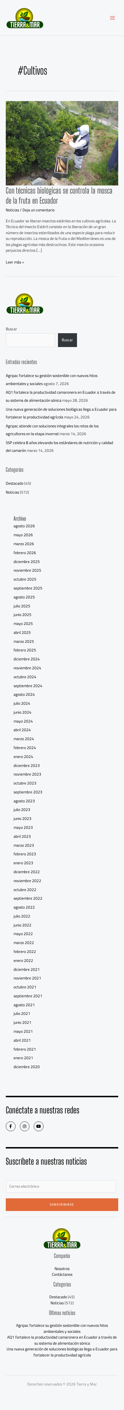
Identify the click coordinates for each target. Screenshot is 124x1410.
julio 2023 (22, 809)
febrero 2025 (25, 650)
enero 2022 (23, 960)
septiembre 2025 (28, 588)
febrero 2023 (25, 854)
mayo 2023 (23, 827)
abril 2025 (22, 632)
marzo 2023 (24, 845)
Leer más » (15, 262)
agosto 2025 (24, 597)
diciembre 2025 (27, 561)
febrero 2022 (25, 951)
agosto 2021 (24, 1005)
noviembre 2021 (27, 978)
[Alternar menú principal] (113, 18)
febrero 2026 (25, 552)
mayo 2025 (23, 623)
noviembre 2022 (27, 880)
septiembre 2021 (28, 996)
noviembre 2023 (27, 774)
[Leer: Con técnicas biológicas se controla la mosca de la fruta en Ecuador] (62, 143)
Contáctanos (62, 1274)
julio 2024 (22, 703)
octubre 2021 (25, 987)
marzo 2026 (24, 543)
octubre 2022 (25, 889)
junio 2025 (22, 614)
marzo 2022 (24, 942)
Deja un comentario (38, 210)
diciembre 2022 (27, 871)
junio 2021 (22, 1022)
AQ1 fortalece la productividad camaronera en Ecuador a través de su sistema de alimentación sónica (60, 396)
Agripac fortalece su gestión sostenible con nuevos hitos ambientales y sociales (62, 1328)
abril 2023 (22, 836)
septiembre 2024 (28, 685)
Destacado (14, 483)
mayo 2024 (23, 721)
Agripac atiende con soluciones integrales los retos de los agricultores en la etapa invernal (52, 429)
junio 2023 (22, 818)
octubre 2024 (25, 677)
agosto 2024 (24, 694)
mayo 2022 (23, 933)
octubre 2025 (25, 579)
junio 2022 (22, 925)
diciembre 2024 (27, 659)
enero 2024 (23, 756)
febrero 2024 (25, 747)
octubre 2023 (25, 783)
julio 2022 (22, 916)
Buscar (11, 329)
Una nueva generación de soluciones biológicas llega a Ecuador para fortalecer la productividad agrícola (61, 413)
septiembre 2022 (28, 898)
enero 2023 (23, 863)
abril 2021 (22, 1040)
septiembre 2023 (28, 792)
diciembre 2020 (27, 1066)
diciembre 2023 (27, 765)
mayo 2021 (23, 1031)
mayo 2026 (23, 535)
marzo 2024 (24, 738)
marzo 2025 (24, 641)
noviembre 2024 (27, 668)
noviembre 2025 (27, 570)
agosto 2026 (24, 526)
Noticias (12, 210)
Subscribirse (62, 1204)
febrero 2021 (25, 1049)
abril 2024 (22, 730)
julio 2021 (22, 1013)
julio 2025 (22, 606)
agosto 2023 (24, 801)
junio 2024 (22, 712)
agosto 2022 (24, 907)
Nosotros (62, 1268)
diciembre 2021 (27, 969)
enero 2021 (23, 1058)
